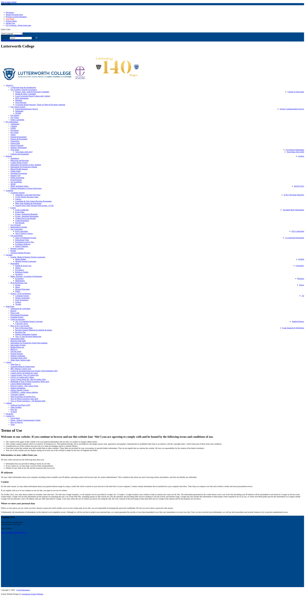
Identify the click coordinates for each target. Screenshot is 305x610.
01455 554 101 (6, 40)
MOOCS (13, 349)
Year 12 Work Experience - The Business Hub (27, 401)
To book (13, 412)
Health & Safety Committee (25, 94)
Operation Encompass (18, 173)
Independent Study (17, 339)
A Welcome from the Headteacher (23, 87)
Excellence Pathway (22, 244)
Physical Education (22, 289)
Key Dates (14, 133)
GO (33, 38)
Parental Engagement (18, 137)
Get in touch (15, 418)
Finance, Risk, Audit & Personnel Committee (32, 92)
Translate (18, 36)
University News (21, 324)
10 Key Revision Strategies (294, 195)
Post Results (19, 223)
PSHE (17, 291)
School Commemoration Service (292, 109)
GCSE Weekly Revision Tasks (26, 197)
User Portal (10, 19)
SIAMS (18, 113)
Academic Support (17, 193)
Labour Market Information (20, 384)
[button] (11, 29)
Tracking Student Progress (20, 253)
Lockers (301, 156)
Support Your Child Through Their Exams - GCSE (34, 206)
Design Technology (22, 298)
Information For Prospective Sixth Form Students (28, 343)
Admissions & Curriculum (20, 309)
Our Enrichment (16, 236)
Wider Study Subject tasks (20, 360)
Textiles (18, 304)
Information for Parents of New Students (25, 165)
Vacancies (9, 414)
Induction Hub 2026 (18, 341)
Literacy (18, 199)
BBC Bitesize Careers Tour (20, 369)
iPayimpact (10, 12)
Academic (9, 190)
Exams (13, 208)
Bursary (13, 311)
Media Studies (20, 259)
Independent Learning (18, 227)
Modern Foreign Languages (25, 261)
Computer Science (22, 296)
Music (17, 287)
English (301, 259)
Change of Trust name (295, 92)
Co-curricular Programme (294, 238)
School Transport (16, 145)
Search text (5, 38)
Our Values (14, 118)
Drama (17, 285)
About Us (9, 85)
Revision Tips (20, 332)
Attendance (14, 158)
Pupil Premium (16, 180)
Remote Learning (17, 248)
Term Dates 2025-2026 (295, 152)
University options (17, 394)
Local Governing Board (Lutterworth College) (32, 96)
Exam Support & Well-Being (293, 328)
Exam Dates (19, 212)
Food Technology (22, 300)
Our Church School (17, 107)
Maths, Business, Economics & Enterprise (26, 276)
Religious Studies (21, 272)
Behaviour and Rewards (19, 160)
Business (300, 279)
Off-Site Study (15, 351)
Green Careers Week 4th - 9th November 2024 (28, 379)
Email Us (16, 40)
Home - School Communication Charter (25, 420)
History (18, 268)
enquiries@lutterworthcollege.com (14, 533)
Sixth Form (10, 306)
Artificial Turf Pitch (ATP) (20, 405)
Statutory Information (18, 148)
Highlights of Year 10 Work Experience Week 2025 (29, 382)
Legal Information (23, 590)
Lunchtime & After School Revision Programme (33, 201)
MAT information (21, 98)
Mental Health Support (19, 169)
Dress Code (14, 313)
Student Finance (298, 321)
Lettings (9, 403)
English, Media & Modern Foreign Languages (27, 257)
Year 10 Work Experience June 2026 (24, 399)
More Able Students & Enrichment (28, 203)
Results (13, 251)
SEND (13, 184)
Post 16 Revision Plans (24, 328)
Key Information (12, 122)
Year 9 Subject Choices (24, 233)
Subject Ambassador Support (26, 334)
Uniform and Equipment (19, 154)
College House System (19, 163)
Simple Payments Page (14, 15)
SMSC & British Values (19, 186)
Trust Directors (20, 102)
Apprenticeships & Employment (22, 367)
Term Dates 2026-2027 (24, 152)
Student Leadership (17, 356)
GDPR (13, 128)
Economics (19, 279)
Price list (13, 409)
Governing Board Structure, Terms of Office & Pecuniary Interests (40, 105)
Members (18, 100)
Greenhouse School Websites (32, 594)
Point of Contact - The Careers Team (24, 386)
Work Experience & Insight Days (23, 397)
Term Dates (14, 150)
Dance (301, 285)
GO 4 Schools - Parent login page (18, 25)
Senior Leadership (17, 120)
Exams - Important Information (26, 216)
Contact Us (10, 416)
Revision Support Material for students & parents (33, 330)
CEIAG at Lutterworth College (22, 377)
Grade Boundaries (22, 221)
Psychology (19, 270)
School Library (11, 21)
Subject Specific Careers (19, 390)
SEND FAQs (299, 186)
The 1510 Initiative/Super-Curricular (29, 321)
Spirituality (19, 111)
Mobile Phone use (17, 347)
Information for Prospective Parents (23, 167)
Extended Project (16, 317)
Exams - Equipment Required (26, 214)
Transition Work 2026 (18, 358)
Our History (15, 115)
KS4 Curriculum (21, 231)
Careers (8, 362)
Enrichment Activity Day (24, 242)
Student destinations (17, 388)
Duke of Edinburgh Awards (25, 238)
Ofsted (12, 135)
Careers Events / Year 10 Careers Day (24, 375)
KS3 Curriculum (298, 231)
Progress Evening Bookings (16, 17)
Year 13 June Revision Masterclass (28, 336)
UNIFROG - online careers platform (24, 392)
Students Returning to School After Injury (26, 188)
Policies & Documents (18, 139)
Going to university (17, 319)
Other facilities (15, 407)
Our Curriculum (16, 229)
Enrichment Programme (19, 315)
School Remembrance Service (26, 109)
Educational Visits (22, 240)
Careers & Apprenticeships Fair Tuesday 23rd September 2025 (34, 371)
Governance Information (295, 150)
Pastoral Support (16, 354)
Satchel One (10, 23)
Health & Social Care (23, 266)
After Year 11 (15, 364)
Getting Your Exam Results (25, 218)
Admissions (14, 124)
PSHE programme (17, 178)
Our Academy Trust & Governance (23, 90)
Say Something (16, 182)
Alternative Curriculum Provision (27, 195)
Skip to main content (8, 2)
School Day (14, 141)
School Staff (15, 143)
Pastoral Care (15, 175)
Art (303, 296)
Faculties (9, 255)
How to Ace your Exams (19, 326)
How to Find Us (16, 422)
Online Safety (15, 171)
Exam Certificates (22, 210)
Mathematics (20, 281)
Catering (13, 126)
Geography (300, 266)
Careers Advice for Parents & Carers (24, 373)
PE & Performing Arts (18, 283)
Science (18, 302)
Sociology (19, 274)
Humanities (14, 263)
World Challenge (21, 246)
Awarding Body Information (293, 210)
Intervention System (17, 345)
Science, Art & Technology (20, 294)
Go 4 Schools (15, 225)
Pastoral (9, 156)
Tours (12, 424)
